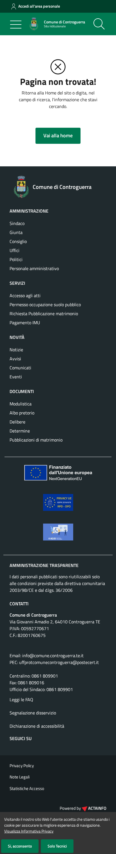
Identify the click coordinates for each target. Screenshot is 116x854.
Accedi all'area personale (39, 6)
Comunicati (20, 367)
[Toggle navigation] (16, 24)
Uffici (14, 250)
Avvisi (15, 358)
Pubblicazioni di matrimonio (36, 439)
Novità (17, 337)
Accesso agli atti (25, 295)
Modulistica (21, 403)
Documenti (22, 391)
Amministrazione (29, 211)
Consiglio (18, 241)
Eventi (16, 376)
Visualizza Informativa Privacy (28, 831)
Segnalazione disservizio (33, 712)
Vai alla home (58, 135)
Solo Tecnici (57, 846)
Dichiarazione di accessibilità (37, 726)
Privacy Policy (22, 765)
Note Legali (20, 777)
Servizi (17, 283)
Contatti (19, 603)
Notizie (16, 349)
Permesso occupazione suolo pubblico (45, 304)
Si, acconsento (20, 846)
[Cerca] (99, 24)
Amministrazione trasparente (44, 565)
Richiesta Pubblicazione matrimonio (44, 313)
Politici (16, 259)
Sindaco (17, 223)
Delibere (17, 421)
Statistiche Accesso (27, 788)
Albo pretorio (22, 412)
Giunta (16, 232)
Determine (20, 430)
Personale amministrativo (34, 268)
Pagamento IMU (25, 322)
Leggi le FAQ (21, 699)
